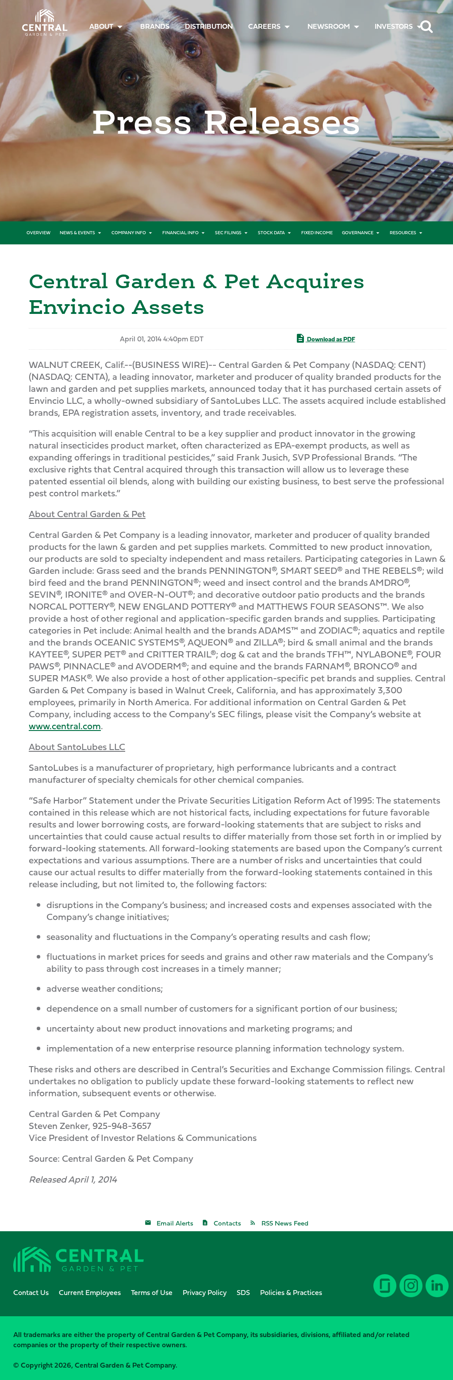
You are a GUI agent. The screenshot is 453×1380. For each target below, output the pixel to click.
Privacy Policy (204, 1292)
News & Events (77, 232)
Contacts (227, 1223)
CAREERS (264, 26)
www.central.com (65, 726)
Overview (38, 232)
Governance (357, 232)
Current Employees (90, 1292)
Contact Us (31, 1292)
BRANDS (154, 26)
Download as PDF (330, 339)
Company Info (128, 232)
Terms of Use (152, 1292)
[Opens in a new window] (435, 1292)
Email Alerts (175, 1223)
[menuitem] (155, 26)
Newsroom (328, 26)
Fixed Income (317, 232)
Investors (394, 26)
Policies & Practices (291, 1292)
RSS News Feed (284, 1223)
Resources (403, 232)
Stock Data (271, 232)
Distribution (209, 26)
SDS (243, 1292)
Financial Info (180, 232)
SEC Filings (228, 232)
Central (42, 20)
